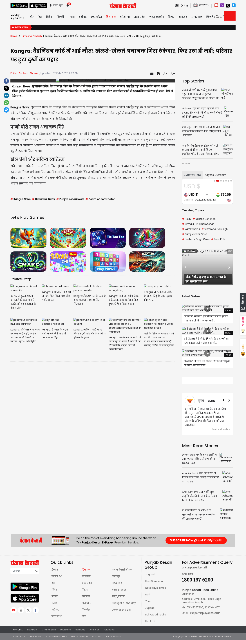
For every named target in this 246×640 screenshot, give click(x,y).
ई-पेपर (55, 565)
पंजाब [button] (71, 17)
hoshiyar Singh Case (196, 239)
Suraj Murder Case (194, 234)
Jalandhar (109, 625)
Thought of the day (124, 599)
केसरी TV (57, 572)
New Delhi (32, 625)
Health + (117, 579)
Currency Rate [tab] (193, 175)
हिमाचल (86, 565)
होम (32, 17)
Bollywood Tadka (155, 610)
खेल (84, 612)
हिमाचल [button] (111, 17)
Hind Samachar (154, 577)
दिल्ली (60, 17)
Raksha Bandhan (204, 219)
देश (53, 579)
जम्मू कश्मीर (156, 17)
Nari (147, 590)
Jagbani (150, 570)
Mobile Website (79, 632)
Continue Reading (221, 425)
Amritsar (94, 625)
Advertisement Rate (56, 632)
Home (13, 36)
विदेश (54, 585)
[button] (186, 267)
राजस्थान (86, 599)
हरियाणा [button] (125, 17)
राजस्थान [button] (196, 17)
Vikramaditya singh (215, 229)
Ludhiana (65, 625)
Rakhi (186, 219)
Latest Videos (191, 296)
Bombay (80, 625)
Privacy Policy (113, 632)
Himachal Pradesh (32, 36)
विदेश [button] (49, 17)
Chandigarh (49, 625)
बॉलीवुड (116, 572)
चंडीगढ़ (55, 606)
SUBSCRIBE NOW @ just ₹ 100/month (196, 536)
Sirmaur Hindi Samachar (198, 224)
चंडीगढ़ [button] (83, 17)
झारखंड (182, 17)
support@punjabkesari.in (205, 609)
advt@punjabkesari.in (195, 563)
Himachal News (43, 199)
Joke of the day (121, 606)
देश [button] (40, 17)
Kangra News (20, 199)
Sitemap (96, 632)
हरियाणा (86, 572)
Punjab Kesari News (70, 199)
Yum (148, 597)
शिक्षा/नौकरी (118, 592)
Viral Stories (119, 585)
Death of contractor (100, 199)
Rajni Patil (218, 239)
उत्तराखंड (86, 592)
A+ (173, 73)
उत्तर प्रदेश (96, 17)
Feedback (35, 632)
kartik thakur (191, 229)
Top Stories (193, 81)
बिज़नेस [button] (211, 17)
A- (165, 73)
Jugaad (150, 604)
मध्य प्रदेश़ (139, 17)
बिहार (171, 17)
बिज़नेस (86, 606)
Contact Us (19, 632)
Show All (186, 163)
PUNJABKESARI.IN (202, 632)
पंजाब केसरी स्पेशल (122, 565)
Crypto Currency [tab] (215, 175)
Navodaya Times (155, 584)
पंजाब (54, 599)
